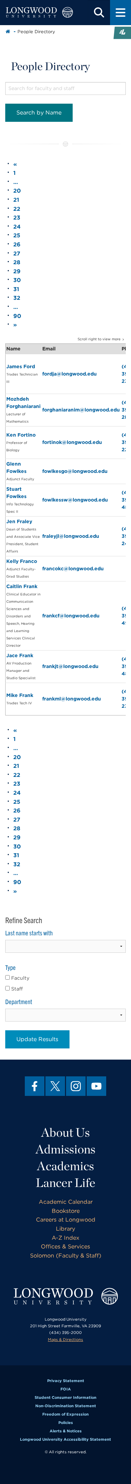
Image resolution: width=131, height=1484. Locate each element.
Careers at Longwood (65, 1219)
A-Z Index (65, 1237)
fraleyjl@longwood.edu (70, 536)
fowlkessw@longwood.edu (75, 500)
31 (16, 289)
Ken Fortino (21, 435)
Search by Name (38, 112)
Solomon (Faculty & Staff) (65, 1255)
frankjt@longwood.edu (70, 666)
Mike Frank (19, 695)
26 (17, 244)
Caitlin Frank (21, 586)
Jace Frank (19, 655)
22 (16, 209)
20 (17, 190)
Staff (16, 989)
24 (17, 226)
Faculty (19, 978)
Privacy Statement (65, 1380)
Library (65, 1228)
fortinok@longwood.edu (72, 442)
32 (16, 298)
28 (16, 262)
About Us (65, 1132)
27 (16, 253)
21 (16, 199)
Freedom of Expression (65, 1414)
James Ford (20, 366)
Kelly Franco (21, 561)
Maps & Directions (65, 1339)
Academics (65, 1165)
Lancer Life (65, 1182)
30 (17, 280)
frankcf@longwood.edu (71, 615)
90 (17, 316)
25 (16, 235)
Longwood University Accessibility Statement (65, 1439)
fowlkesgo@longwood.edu (75, 471)
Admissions (65, 1149)
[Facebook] (34, 1086)
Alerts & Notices (66, 1431)
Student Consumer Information (65, 1397)
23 (16, 217)
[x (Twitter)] (55, 1086)
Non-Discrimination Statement (65, 1405)
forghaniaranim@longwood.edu (81, 410)
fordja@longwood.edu (69, 374)
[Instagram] (76, 1086)
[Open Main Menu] (120, 12)
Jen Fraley (19, 521)
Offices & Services (65, 1246)
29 (17, 271)
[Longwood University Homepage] (39, 12)
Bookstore (66, 1211)
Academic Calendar (66, 1202)
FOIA (65, 1389)
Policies (65, 1422)
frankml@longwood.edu (71, 699)
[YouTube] (96, 1086)
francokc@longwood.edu (73, 568)
